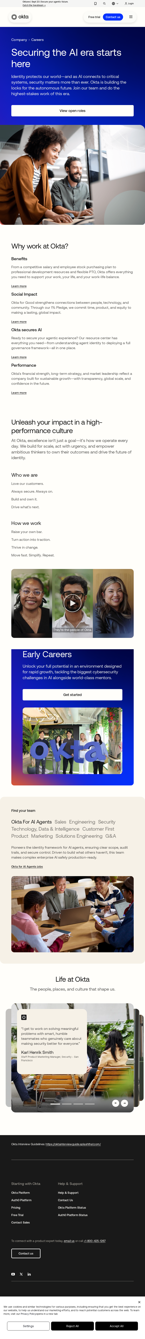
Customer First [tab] (98, 829)
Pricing (15, 1207)
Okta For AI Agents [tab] (31, 822)
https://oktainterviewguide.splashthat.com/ (73, 1144)
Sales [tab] (60, 822)
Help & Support (68, 1192)
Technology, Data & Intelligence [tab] (45, 829)
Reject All (72, 1326)
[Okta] (20, 17)
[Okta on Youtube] (13, 1274)
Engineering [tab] (82, 822)
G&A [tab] (110, 836)
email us (69, 1240)
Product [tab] (19, 836)
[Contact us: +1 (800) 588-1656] (95, 3)
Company (19, 40)
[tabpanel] (72, 898)
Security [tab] (107, 822)
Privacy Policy (39, 1313)
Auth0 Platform (21, 1200)
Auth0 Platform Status (73, 1215)
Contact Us (65, 1200)
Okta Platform (20, 1192)
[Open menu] (131, 17)
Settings (28, 1326)
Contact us (113, 17)
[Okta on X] (21, 1274)
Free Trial (17, 1215)
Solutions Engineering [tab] (79, 836)
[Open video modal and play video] (72, 603)
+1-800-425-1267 (94, 1240)
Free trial (94, 17)
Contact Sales (20, 1222)
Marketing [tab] (42, 836)
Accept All (116, 1326)
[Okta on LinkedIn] (29, 1274)
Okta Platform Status (72, 1207)
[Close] (139, 1302)
